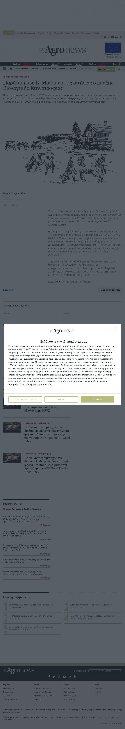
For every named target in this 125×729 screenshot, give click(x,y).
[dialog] (62, 364)
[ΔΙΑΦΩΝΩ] (115, 329)
